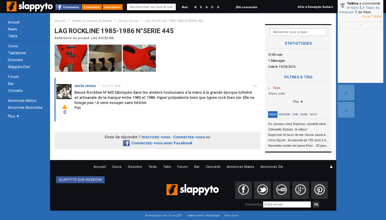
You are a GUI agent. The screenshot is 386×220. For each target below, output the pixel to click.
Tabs (295, 114)
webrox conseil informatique (203, 215)
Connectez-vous (189, 137)
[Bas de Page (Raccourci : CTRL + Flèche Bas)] (346, 110)
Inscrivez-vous (155, 137)
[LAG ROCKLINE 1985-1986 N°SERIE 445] (71, 58)
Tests (12, 36)
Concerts (15, 91)
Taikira (352, 3)
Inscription (113, 7)
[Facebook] (243, 190)
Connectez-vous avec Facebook (161, 143)
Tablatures (17, 53)
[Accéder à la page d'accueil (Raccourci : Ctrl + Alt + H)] (30, 9)
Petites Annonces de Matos (92, 21)
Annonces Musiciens (25, 107)
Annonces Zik (272, 167)
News (12, 29)
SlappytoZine (19, 67)
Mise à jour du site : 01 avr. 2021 (163, 215)
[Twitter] (262, 190)
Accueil (14, 22)
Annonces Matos (22, 101)
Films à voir (231, 215)
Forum (13, 77)
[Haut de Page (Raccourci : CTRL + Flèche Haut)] (346, 92)
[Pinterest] (319, 190)
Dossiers (15, 60)
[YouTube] (281, 190)
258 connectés (246, 7)
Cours (13, 46)
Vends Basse (128, 21)
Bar (11, 84)
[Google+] (300, 190)
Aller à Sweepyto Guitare (315, 6)
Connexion (71, 7)
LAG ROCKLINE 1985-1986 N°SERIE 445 (173, 21)
